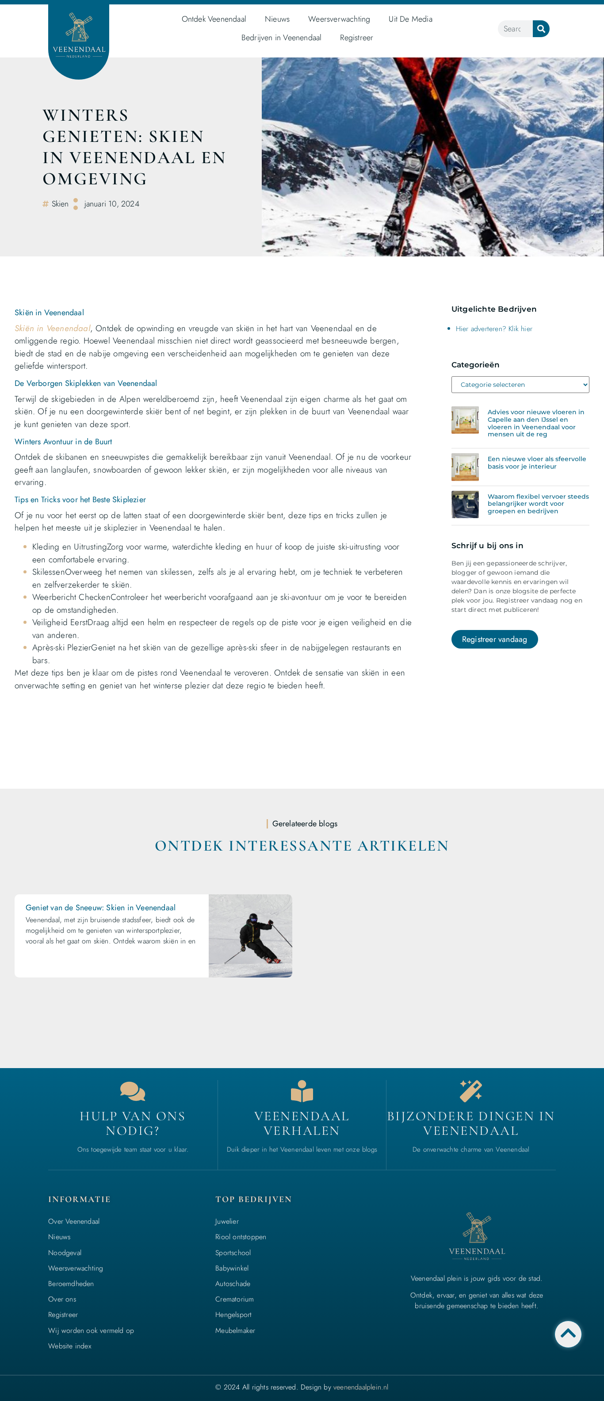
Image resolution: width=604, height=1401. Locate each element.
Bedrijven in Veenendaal (281, 37)
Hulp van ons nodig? (133, 1123)
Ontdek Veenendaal (214, 19)
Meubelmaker (235, 1330)
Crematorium (234, 1299)
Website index (69, 1346)
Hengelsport (233, 1314)
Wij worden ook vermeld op (91, 1330)
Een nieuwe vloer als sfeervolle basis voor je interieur (537, 462)
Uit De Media (410, 19)
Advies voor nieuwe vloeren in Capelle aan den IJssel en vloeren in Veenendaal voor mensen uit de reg (536, 423)
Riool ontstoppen (240, 1237)
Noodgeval (64, 1253)
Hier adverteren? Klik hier (494, 329)
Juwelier (227, 1221)
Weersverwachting (339, 19)
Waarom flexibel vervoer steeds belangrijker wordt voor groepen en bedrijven (538, 503)
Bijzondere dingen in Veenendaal (471, 1123)
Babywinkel (231, 1268)
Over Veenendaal (73, 1221)
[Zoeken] (541, 28)
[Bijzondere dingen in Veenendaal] (471, 1091)
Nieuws (277, 19)
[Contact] (133, 1091)
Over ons (62, 1299)
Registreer (356, 37)
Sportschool (233, 1253)
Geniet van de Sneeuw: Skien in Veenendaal (101, 907)
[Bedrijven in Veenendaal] (302, 1091)
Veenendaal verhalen (302, 1123)
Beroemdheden (71, 1284)
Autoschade (232, 1284)
